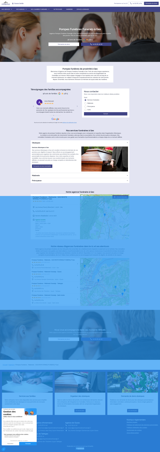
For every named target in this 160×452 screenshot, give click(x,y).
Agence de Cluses (72, 423)
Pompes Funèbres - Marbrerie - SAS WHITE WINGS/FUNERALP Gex (53, 260)
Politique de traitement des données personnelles (142, 425)
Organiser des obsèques (80, 396)
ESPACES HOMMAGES (83, 9)
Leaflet (127, 238)
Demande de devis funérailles (42, 166)
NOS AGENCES (20, 9)
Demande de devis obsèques (132, 396)
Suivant (105, 113)
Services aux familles (27, 396)
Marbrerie (90, 103)
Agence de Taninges (40, 434)
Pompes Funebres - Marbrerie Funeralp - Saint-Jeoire (48, 295)
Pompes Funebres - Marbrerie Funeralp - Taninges (47, 283)
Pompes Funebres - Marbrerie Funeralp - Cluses (47, 271)
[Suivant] (77, 106)
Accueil (5, 365)
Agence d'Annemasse (43, 423)
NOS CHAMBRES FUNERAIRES (39, 9)
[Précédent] (33, 106)
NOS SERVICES (6, 9)
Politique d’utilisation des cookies (137, 427)
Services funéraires (93, 100)
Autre (89, 109)
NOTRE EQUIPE (58, 9)
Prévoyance (91, 106)
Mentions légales (132, 422)
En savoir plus (81, 411)
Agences (11, 365)
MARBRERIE (69, 9)
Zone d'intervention (133, 433)
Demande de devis (151, 3)
